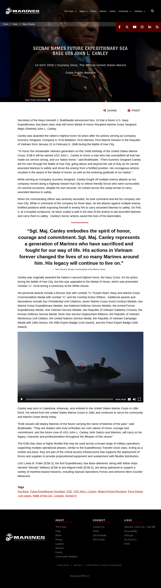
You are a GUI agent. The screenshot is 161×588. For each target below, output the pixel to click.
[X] (127, 27)
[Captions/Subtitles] (129, 399)
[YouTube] (134, 27)
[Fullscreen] (139, 399)
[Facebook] (119, 27)
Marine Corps (25, 537)
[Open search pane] (152, 11)
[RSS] (157, 27)
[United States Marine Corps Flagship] (22, 11)
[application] (80, 367)
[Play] (21, 399)
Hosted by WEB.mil (79, 576)
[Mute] (134, 399)
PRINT (136, 110)
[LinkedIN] (149, 27)
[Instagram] (142, 27)
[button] (80, 367)
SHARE (112, 110)
